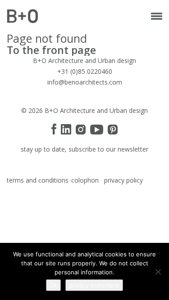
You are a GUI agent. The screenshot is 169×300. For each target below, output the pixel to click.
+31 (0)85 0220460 (84, 71)
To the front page (51, 50)
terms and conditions (38, 180)
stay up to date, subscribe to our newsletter (84, 149)
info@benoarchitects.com (84, 82)
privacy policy (123, 180)
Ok (53, 285)
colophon (85, 180)
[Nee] (157, 271)
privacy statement (94, 285)
